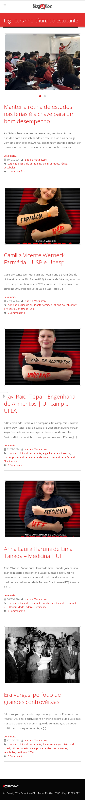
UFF (6, 607)
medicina (47, 603)
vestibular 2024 (25, 752)
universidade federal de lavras (32, 457)
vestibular (9, 167)
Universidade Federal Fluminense (28, 607)
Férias (63, 163)
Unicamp (9, 457)
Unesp (24, 308)
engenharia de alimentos (56, 453)
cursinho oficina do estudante (24, 163)
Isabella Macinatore (36, 159)
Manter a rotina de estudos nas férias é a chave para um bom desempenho (39, 114)
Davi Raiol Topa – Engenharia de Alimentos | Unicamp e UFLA (39, 403)
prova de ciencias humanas (51, 748)
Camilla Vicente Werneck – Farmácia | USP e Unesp (36, 258)
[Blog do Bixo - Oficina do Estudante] (42, 7)
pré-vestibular (12, 308)
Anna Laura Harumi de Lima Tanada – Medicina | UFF (38, 552)
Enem (45, 163)
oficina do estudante (65, 304)
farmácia (47, 304)
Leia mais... (10, 155)
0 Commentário (16, 171)
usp (32, 308)
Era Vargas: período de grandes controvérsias (32, 698)
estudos (54, 163)
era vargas (56, 744)
